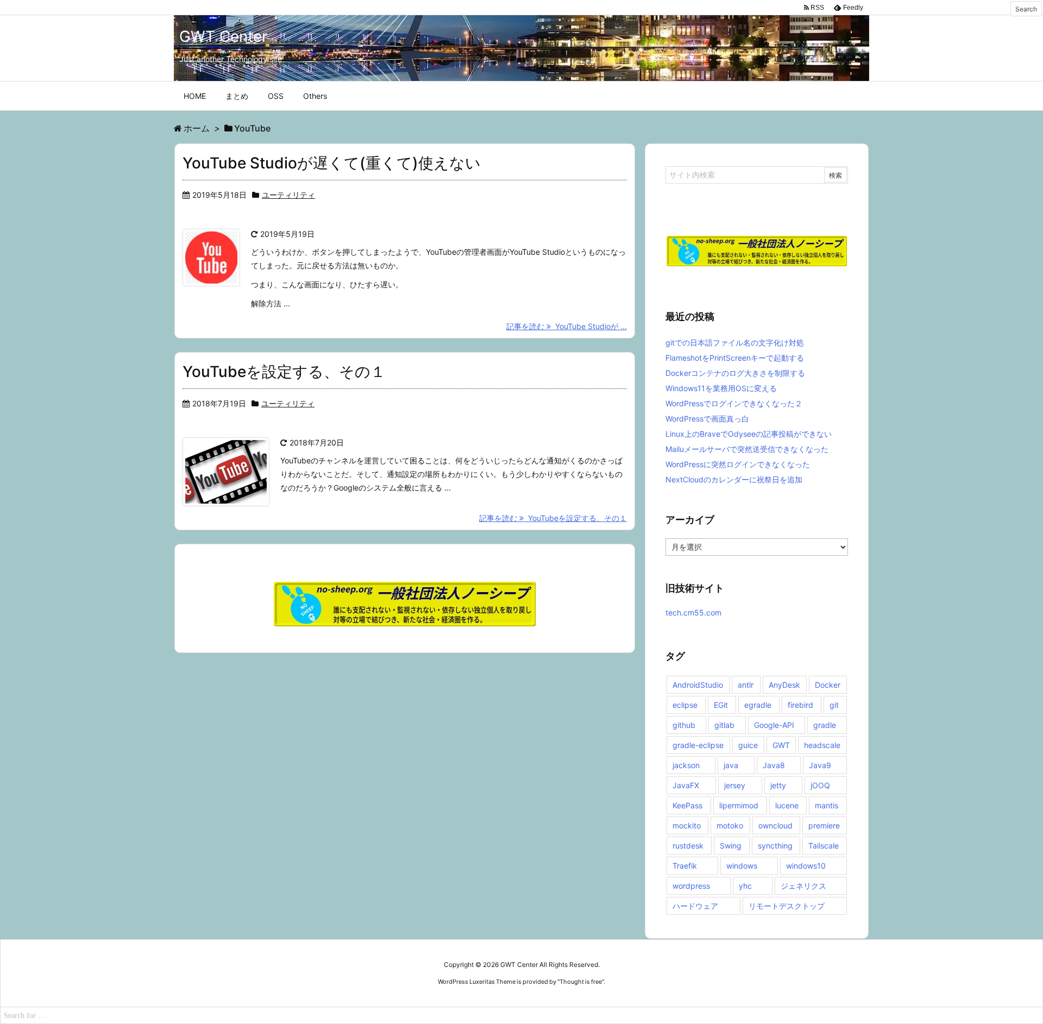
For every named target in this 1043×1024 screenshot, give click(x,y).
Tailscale (823, 845)
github (684, 725)
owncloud (775, 825)
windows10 (806, 865)
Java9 (820, 765)
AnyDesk (784, 684)
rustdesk (688, 845)
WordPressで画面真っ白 (707, 418)
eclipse (685, 704)
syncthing (775, 845)
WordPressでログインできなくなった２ (733, 403)
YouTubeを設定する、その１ (284, 371)
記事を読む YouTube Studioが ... (566, 326)
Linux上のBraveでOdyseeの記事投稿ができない (748, 433)
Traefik (685, 865)
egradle (757, 704)
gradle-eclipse (698, 745)
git (834, 704)
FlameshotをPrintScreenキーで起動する (734, 357)
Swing (731, 845)
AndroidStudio (698, 684)
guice (748, 745)
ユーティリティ (288, 194)
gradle (824, 725)
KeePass (687, 805)
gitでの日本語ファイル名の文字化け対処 (734, 342)
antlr (745, 684)
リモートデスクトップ (787, 905)
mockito (687, 825)
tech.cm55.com (693, 612)
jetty (778, 785)
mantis (826, 805)
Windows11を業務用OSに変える (721, 388)
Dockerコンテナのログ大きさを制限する (735, 373)
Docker (827, 684)
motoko (730, 825)
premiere (824, 825)
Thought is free (581, 981)
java (731, 765)
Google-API (774, 725)
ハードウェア (695, 905)
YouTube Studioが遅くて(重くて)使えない (332, 163)
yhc (745, 885)
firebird (800, 704)
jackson (686, 765)
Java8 (774, 765)
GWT (781, 745)
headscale (822, 745)
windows (741, 865)
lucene (787, 805)
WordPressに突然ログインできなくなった (737, 464)
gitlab (724, 725)
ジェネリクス (803, 885)
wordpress (691, 885)
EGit (721, 704)
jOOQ (820, 785)
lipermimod (738, 805)
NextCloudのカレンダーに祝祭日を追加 (733, 479)
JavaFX (686, 785)
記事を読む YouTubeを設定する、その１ (553, 518)
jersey (734, 785)
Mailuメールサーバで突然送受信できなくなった (746, 449)
